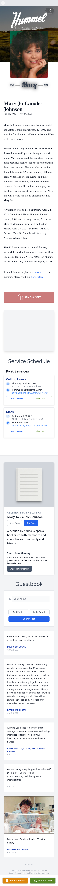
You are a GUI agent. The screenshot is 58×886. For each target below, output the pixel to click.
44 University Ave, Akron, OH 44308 (29, 425)
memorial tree (39, 272)
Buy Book (31, 523)
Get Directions (17, 398)
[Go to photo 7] (29, 831)
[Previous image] (6, 815)
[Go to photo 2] (21, 831)
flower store (37, 276)
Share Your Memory (19, 568)
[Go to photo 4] (24, 831)
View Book (15, 523)
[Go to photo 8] (31, 831)
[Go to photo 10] (35, 831)
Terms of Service (37, 873)
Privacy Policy (20, 873)
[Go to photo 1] (19, 831)
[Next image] (51, 815)
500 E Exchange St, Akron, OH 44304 (30, 392)
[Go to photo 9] (33, 831)
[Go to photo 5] (26, 831)
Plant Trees (40, 398)
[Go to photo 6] (28, 831)
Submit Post (29, 618)
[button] (29, 815)
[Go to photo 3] (22, 831)
